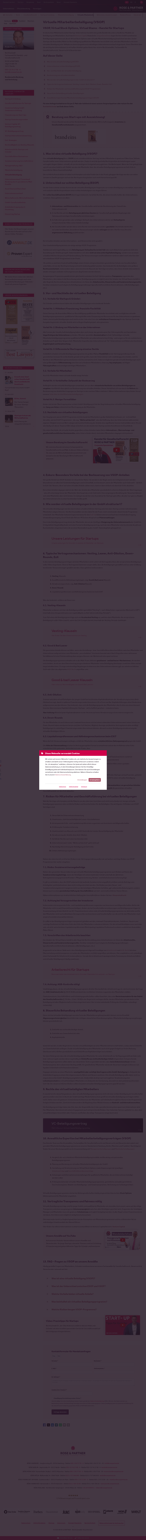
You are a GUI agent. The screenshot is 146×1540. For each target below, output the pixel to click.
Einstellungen (82, 780)
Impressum (84, 786)
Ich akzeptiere (95, 780)
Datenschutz (62, 786)
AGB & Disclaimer (73, 786)
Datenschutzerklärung (63, 775)
